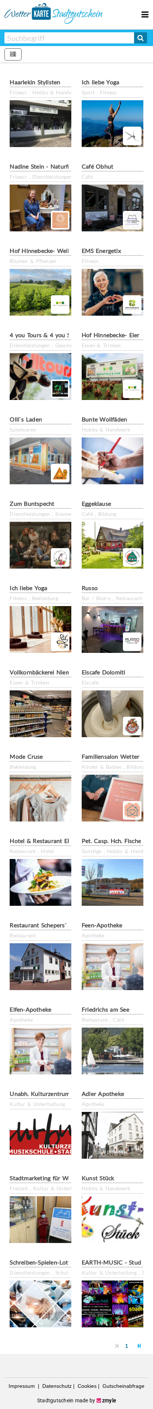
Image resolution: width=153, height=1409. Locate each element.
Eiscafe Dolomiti (103, 672)
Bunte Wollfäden (104, 419)
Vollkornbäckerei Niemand (45, 672)
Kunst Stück (98, 1177)
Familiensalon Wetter (110, 756)
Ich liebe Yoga (100, 81)
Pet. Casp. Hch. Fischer (112, 840)
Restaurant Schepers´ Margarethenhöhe (63, 924)
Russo (90, 587)
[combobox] (69, 37)
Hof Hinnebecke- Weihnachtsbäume (58, 250)
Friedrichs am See (105, 1009)
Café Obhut (97, 166)
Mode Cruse (26, 756)
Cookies (86, 1386)
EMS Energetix (101, 250)
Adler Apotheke (103, 1093)
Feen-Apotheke (102, 924)
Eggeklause (96, 503)
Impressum (22, 1386)
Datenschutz (56, 1386)
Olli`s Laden (26, 419)
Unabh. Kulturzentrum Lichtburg (53, 1093)
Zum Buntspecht (32, 503)
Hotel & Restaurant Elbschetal (50, 840)
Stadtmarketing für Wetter (45, 1177)
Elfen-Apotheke (30, 1009)
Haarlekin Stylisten (35, 81)
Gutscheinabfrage (122, 1386)
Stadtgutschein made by (76, 1400)
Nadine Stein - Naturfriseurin (49, 166)
